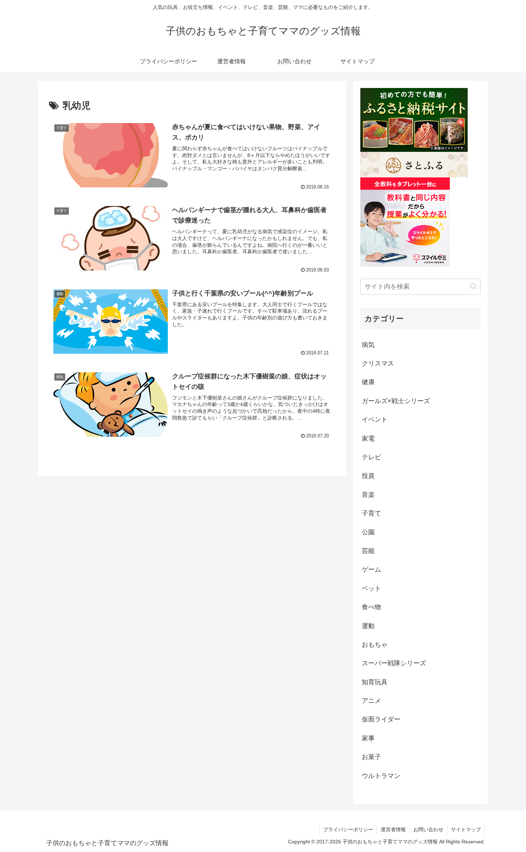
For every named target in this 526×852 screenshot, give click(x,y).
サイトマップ (466, 829)
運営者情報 (393, 829)
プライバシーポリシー (348, 829)
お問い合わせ (428, 829)
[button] (473, 286)
